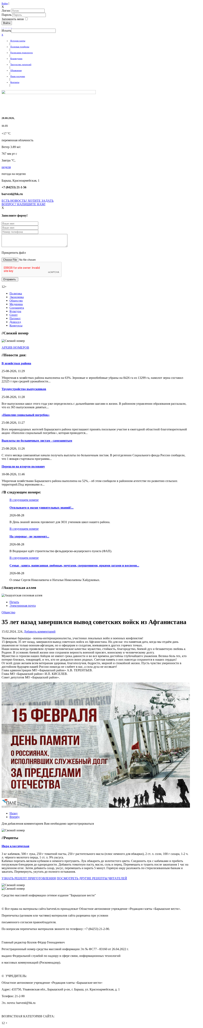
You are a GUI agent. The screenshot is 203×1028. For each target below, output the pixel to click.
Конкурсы (16, 325)
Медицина (16, 304)
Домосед (15, 321)
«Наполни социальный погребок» (26, 415)
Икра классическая (15, 846)
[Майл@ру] (5, 26)
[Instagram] (11, 26)
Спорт (14, 314)
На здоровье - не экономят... (29, 536)
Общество (16, 300)
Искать (6, 30)
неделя (6, 167)
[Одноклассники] (6, 26)
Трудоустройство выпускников (24, 389)
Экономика (17, 297)
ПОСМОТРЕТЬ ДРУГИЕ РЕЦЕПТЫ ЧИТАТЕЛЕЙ (92, 878)
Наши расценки (17, 76)
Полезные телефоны (19, 46)
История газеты (17, 41)
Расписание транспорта (21, 52)
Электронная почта (23, 605)
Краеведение (16, 58)
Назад (13, 813)
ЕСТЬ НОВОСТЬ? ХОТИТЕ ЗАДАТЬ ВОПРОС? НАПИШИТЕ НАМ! (28, 202)
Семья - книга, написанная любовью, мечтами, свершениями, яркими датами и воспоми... (74, 565)
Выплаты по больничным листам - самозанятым (37, 440)
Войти (5, 3)
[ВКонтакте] (8, 26)
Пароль (7, 14)
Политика (16, 293)
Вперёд (14, 817)
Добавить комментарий (40, 631)
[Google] (3, 26)
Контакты (14, 82)
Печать (14, 602)
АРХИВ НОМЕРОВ (15, 347)
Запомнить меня (13, 19)
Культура (15, 311)
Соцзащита (17, 307)
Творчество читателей (20, 64)
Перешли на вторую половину (23, 466)
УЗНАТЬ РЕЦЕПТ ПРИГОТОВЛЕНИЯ (29, 878)
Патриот (15, 318)
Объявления (16, 70)
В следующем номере (24, 500)
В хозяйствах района (16, 363)
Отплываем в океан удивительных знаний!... (42, 507)
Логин (6, 10)
